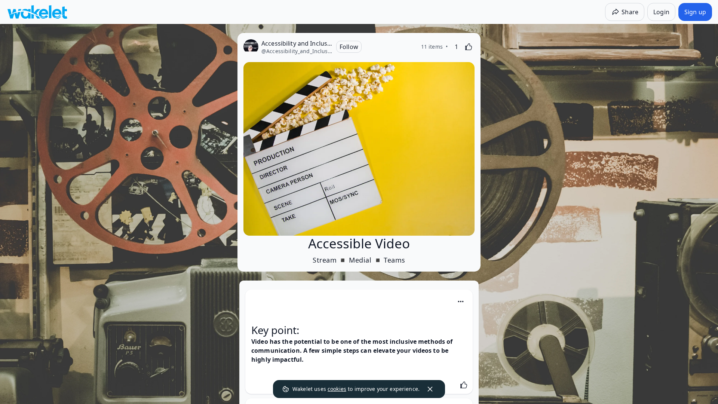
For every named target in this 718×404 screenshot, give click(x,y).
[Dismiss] (430, 389)
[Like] (469, 47)
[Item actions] (461, 301)
